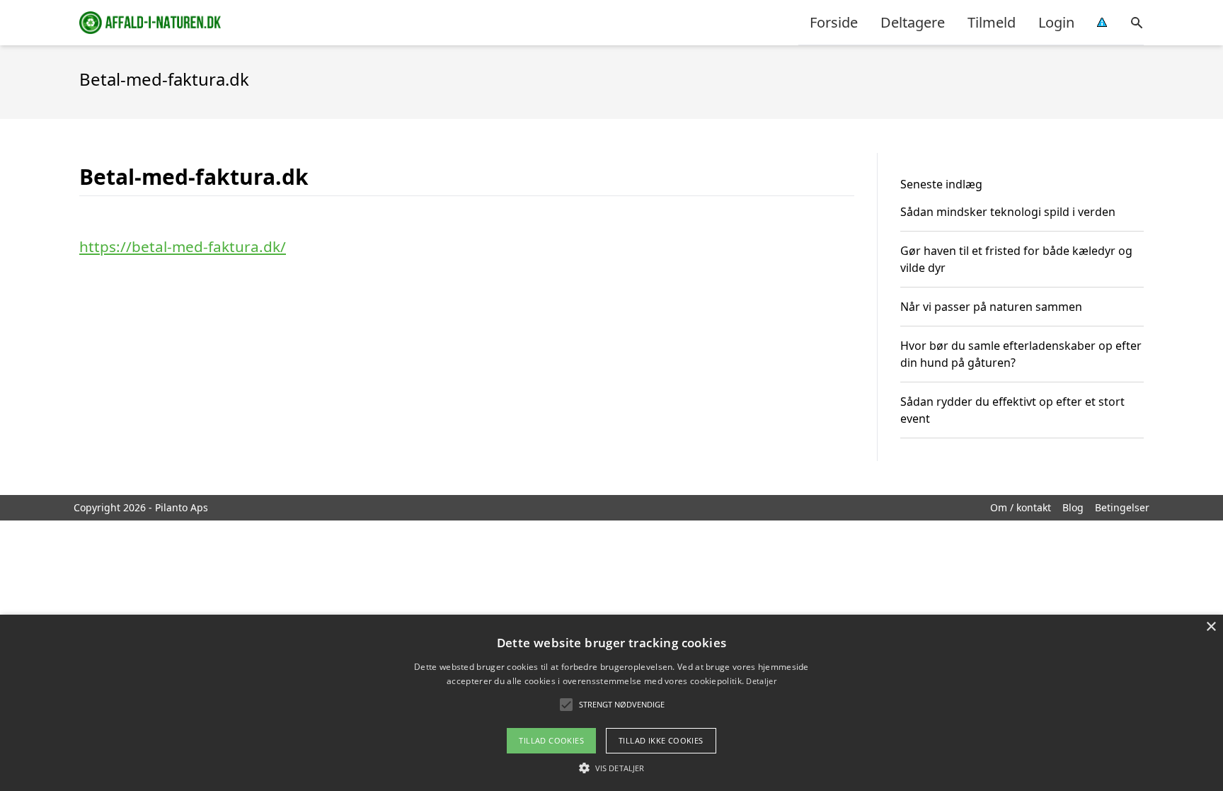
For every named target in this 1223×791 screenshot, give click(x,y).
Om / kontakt (1020, 507)
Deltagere (912, 22)
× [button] (1210, 627)
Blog (1073, 507)
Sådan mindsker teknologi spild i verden (1007, 212)
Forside (834, 22)
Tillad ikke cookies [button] (661, 740)
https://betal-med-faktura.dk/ (182, 246)
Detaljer (761, 681)
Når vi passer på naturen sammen (991, 306)
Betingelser (1122, 507)
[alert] (611, 703)
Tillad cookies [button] (551, 740)
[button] (611, 768)
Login (1056, 22)
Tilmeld (992, 22)
